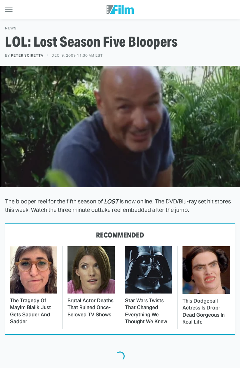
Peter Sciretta (27, 55)
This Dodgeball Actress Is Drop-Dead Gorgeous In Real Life (203, 311)
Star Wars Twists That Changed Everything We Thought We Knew (146, 311)
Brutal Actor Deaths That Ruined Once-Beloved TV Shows (90, 307)
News (11, 28)
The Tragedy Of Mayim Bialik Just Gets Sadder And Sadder (30, 311)
